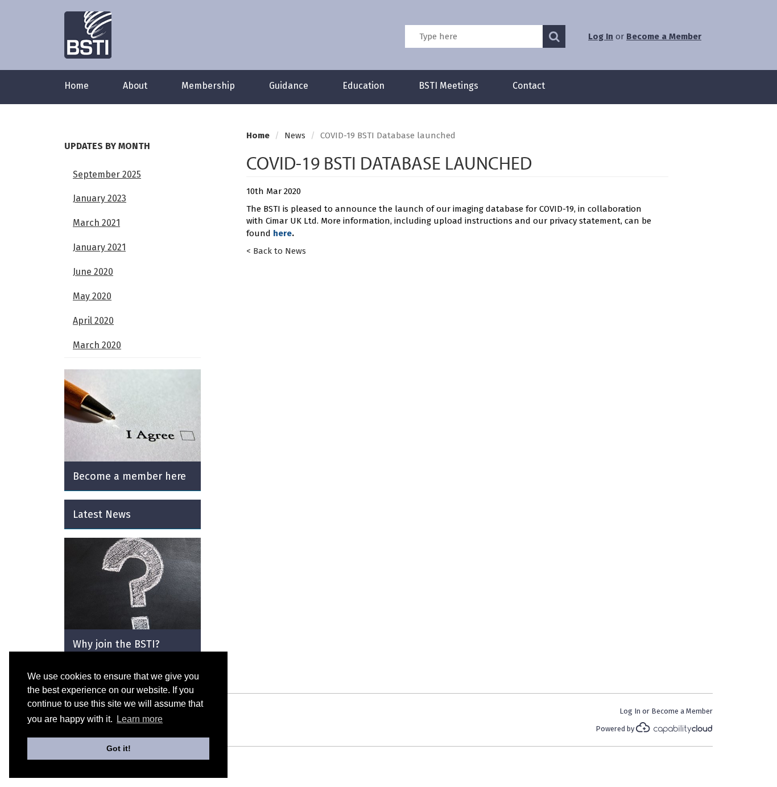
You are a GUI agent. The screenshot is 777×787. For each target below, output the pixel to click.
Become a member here (129, 476)
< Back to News (276, 251)
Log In (600, 36)
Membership (208, 85)
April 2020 (93, 320)
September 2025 (107, 174)
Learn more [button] (140, 719)
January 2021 (99, 247)
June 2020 (93, 271)
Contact (529, 85)
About (135, 85)
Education (363, 85)
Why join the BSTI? (116, 644)
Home (76, 85)
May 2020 (92, 296)
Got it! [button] (118, 748)
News (294, 135)
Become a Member (663, 36)
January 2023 (99, 198)
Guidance (288, 85)
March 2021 (96, 222)
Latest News (102, 514)
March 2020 (97, 345)
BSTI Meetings (448, 85)
